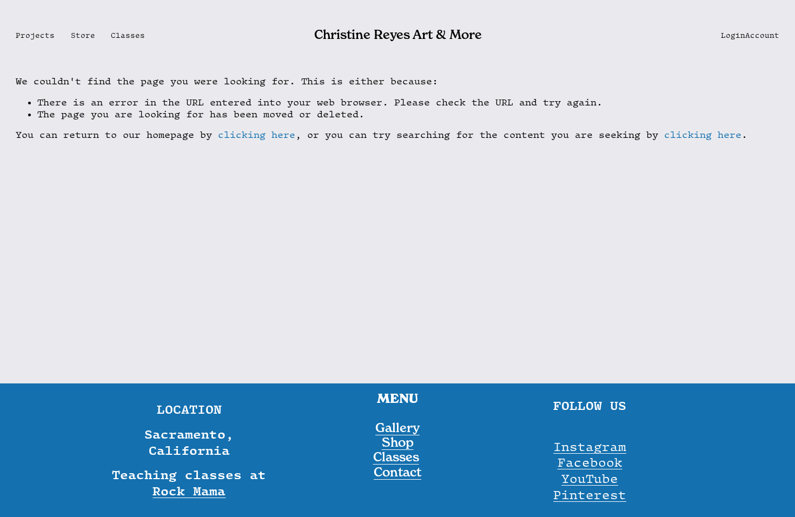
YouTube (589, 478)
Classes (128, 35)
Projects (35, 35)
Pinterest (589, 494)
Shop (398, 442)
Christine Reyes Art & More (398, 34)
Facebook (590, 462)
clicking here (256, 134)
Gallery (397, 428)
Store (83, 35)
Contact (397, 472)
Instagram (589, 446)
